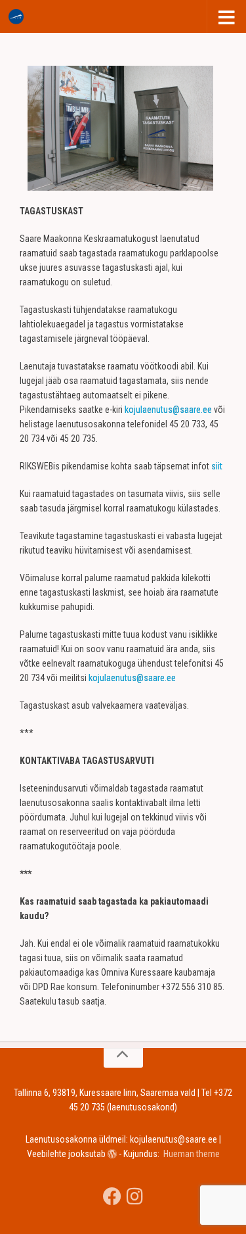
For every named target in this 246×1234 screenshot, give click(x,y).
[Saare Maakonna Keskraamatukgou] (112, 1196)
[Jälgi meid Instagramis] (135, 1196)
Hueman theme (191, 1154)
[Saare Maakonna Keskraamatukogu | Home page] (18, 16)
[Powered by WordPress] (112, 1153)
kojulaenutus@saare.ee (168, 409)
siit (216, 466)
